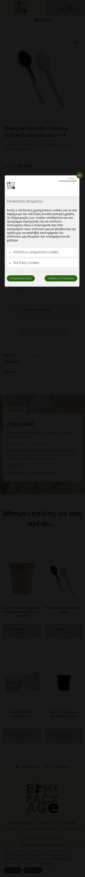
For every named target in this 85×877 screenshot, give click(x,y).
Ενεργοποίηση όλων (21, 278)
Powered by (68, 179)
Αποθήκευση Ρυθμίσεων (61, 278)
